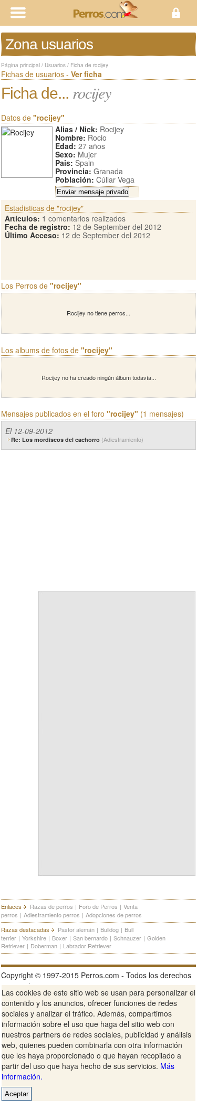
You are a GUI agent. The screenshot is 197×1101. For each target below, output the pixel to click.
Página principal (20, 65)
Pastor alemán (76, 929)
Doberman (43, 945)
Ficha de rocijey (89, 65)
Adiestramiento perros (52, 915)
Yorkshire (34, 938)
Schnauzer (127, 938)
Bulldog (109, 929)
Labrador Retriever (87, 945)
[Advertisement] (117, 518)
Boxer (59, 938)
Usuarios (55, 65)
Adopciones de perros (114, 915)
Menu (49, 13)
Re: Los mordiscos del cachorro (77, 439)
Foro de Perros (98, 906)
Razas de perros (51, 906)
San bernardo (90, 938)
